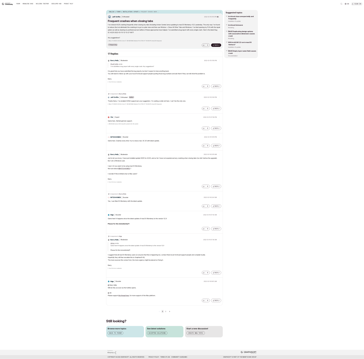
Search (341, 4)
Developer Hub (56, 4)
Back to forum (115, 333)
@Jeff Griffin (114, 64)
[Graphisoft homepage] (248, 352)
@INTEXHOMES (124, 168)
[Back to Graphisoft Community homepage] (7, 3)
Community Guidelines (179, 357)
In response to (118, 94)
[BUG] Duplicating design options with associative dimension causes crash (241, 33)
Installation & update (234, 21)
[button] (204, 45)
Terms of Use (165, 357)
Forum (18, 4)
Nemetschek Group (249, 357)
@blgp (113, 243)
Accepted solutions (157, 333)
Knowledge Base (28, 4)
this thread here (123, 295)
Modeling (231, 27)
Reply (217, 45)
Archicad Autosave (235, 25)
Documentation (233, 56)
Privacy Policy (154, 357)
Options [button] (220, 12)
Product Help (68, 4)
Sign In (357, 4)
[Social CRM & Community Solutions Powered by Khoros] (112, 352)
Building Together (42, 4)
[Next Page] (169, 311)
